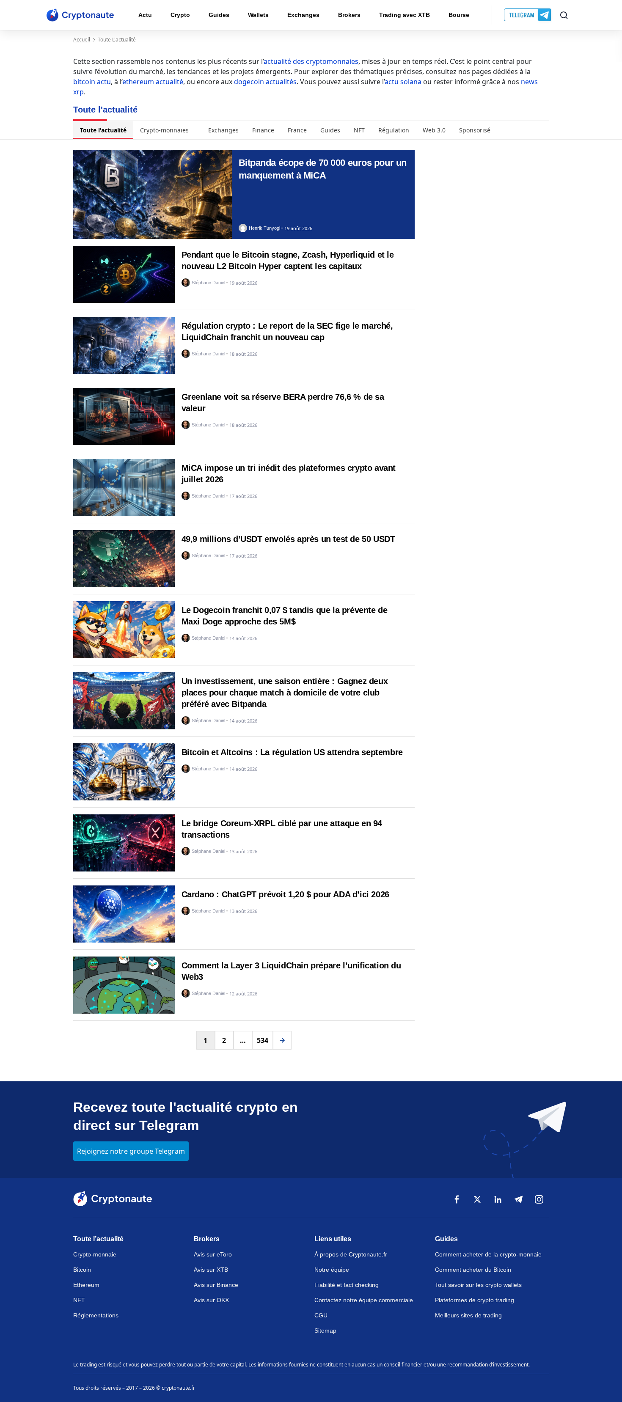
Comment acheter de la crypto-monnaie (488, 1254)
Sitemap (325, 1330)
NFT (359, 130)
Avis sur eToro (213, 1254)
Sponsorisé (474, 130)
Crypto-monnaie (94, 1254)
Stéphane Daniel (208, 282)
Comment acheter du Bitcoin (473, 1269)
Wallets (258, 14)
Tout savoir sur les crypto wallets (478, 1284)
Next (282, 1040)
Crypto (180, 14)
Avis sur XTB (211, 1269)
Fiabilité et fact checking (346, 1284)
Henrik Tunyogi (264, 228)
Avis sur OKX (211, 1300)
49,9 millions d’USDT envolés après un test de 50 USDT (288, 539)
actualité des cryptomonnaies (311, 61)
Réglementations (95, 1315)
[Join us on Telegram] (528, 15)
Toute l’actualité (98, 1239)
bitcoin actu (92, 81)
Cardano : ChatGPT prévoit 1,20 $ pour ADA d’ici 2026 (285, 894)
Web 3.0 (434, 130)
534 (262, 1040)
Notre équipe (331, 1269)
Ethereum (86, 1284)
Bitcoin (82, 1269)
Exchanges (303, 14)
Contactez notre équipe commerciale (363, 1300)
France (297, 130)
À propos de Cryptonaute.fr (350, 1254)
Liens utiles (332, 1239)
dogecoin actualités (265, 81)
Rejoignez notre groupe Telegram (131, 1151)
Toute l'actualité (103, 130)
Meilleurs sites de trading (468, 1315)
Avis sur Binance (216, 1284)
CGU (321, 1315)
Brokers (349, 14)
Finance (263, 130)
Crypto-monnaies (164, 130)
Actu (145, 14)
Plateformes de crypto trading (474, 1300)
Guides (219, 14)
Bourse (459, 14)
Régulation (393, 130)
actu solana (403, 81)
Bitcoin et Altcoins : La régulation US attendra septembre (292, 752)
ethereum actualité (152, 81)
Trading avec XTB (404, 14)
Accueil (81, 39)
